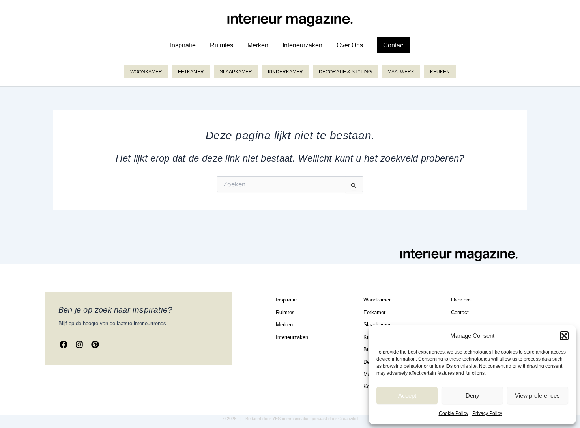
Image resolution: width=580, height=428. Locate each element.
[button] (564, 336)
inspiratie (183, 45)
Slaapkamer (236, 71)
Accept (407, 395)
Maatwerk (400, 71)
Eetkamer (191, 71)
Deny (472, 395)
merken (257, 45)
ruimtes (221, 45)
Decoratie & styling (345, 71)
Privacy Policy (487, 413)
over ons (350, 45)
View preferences (537, 395)
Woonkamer (146, 71)
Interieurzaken (302, 45)
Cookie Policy (453, 413)
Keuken (440, 71)
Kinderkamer (285, 71)
